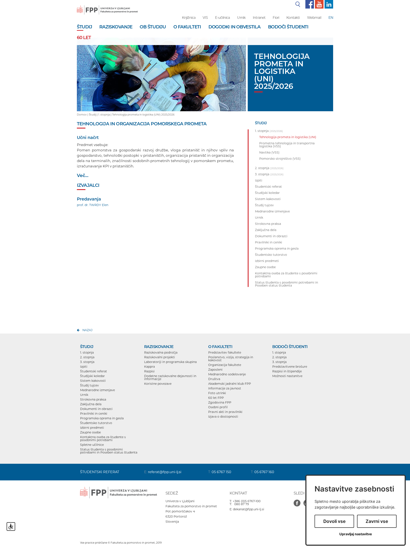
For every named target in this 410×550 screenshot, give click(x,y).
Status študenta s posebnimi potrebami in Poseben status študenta (108, 451)
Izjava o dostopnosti (223, 416)
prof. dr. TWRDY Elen (92, 205)
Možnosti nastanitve (287, 376)
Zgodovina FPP (219, 402)
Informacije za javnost (224, 388)
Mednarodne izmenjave (97, 390)
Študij (92, 114)
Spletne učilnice (92, 445)
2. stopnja (87, 357)
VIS (205, 18)
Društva (214, 379)
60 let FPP (216, 398)
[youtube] (319, 4)
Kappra (149, 367)
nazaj (87, 330)
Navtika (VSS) (269, 152)
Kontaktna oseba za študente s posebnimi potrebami (103, 438)
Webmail (314, 18)
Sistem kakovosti (93, 381)
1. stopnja (104, 114)
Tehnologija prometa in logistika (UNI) (287, 137)
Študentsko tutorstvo (96, 423)
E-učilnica (222, 18)
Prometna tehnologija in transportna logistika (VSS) (287, 145)
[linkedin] (328, 4)
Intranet (259, 18)
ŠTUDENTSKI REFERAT (99, 472)
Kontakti (293, 18)
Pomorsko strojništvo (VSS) (280, 158)
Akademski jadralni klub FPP (229, 384)
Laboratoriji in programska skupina (170, 362)
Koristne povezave (157, 384)
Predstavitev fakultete (224, 352)
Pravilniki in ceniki (93, 413)
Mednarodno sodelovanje (227, 374)
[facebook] (309, 4)
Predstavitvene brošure (289, 367)
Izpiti (83, 367)
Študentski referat (93, 371)
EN (330, 18)
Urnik (241, 18)
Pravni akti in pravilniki (225, 412)
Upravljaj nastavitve (355, 534)
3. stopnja (87, 362)
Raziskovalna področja (160, 352)
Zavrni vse (377, 521)
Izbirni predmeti (92, 428)
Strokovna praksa (93, 399)
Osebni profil (218, 407)
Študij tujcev (89, 385)
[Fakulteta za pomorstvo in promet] (107, 7)
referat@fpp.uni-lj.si (164, 472)
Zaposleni (215, 370)
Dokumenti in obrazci (96, 409)
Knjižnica (188, 18)
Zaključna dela (90, 404)
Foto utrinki (217, 393)
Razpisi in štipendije (287, 371)
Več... (82, 175)
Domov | (83, 114)
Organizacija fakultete (224, 365)
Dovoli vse (334, 521)
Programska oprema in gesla (102, 418)
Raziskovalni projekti (159, 357)
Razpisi (149, 371)
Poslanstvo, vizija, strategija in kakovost (230, 358)
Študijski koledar (92, 376)
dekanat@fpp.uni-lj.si (248, 509)
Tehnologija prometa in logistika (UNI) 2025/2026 (143, 114)
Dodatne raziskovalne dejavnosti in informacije (170, 377)
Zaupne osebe (90, 432)
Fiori (276, 18)
